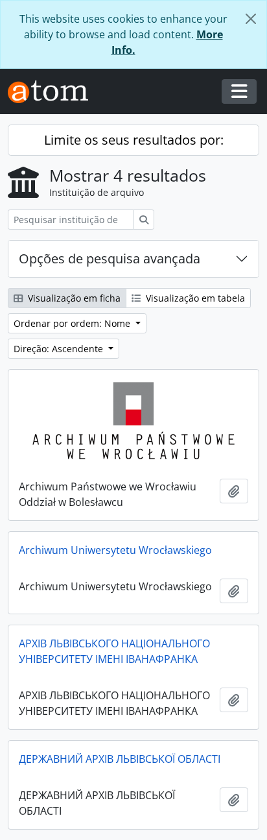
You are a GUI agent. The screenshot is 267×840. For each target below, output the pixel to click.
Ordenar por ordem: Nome (73, 323)
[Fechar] (250, 19)
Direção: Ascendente (60, 348)
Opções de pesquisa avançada (109, 258)
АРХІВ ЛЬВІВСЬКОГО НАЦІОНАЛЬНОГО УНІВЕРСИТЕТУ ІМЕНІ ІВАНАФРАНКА (114, 651)
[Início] (53, 91)
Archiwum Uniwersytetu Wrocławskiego (115, 550)
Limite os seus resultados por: (134, 140)
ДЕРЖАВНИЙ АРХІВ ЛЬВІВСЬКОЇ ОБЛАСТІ (119, 759)
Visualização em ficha (73, 298)
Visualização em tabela (194, 298)
